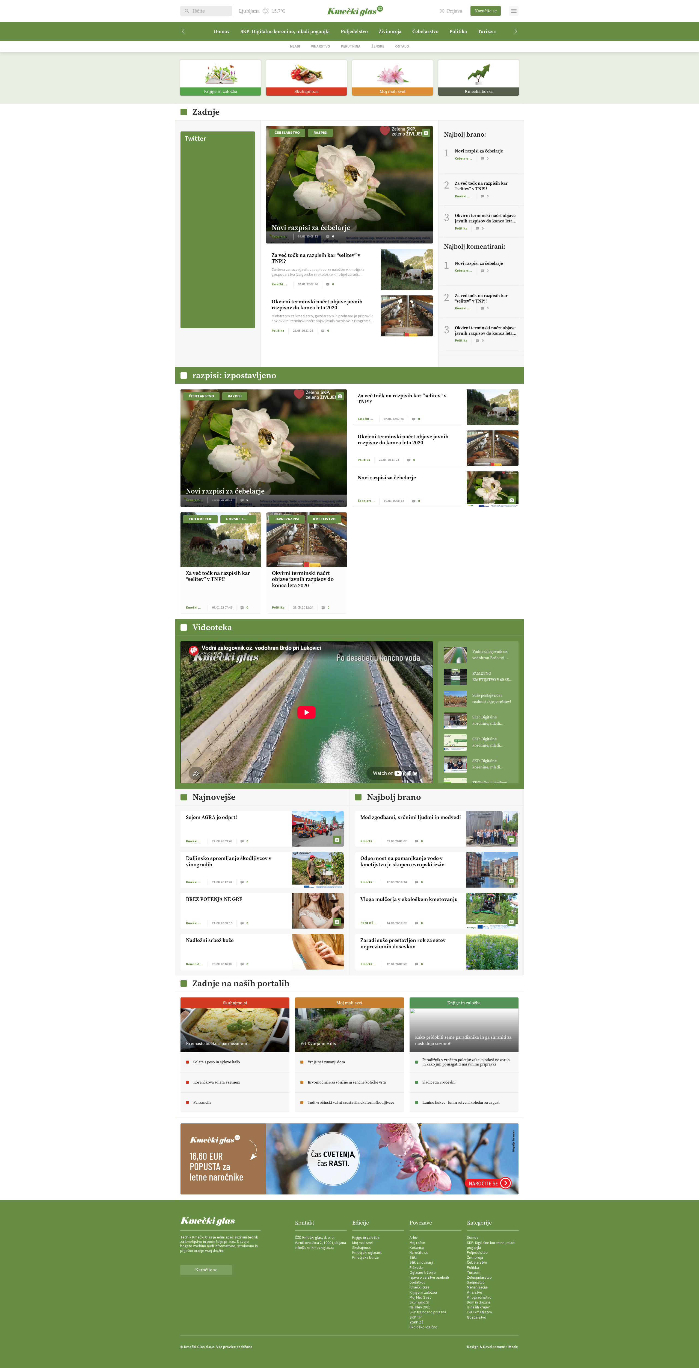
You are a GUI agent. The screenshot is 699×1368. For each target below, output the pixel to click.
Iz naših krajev (478, 1307)
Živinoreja (390, 31)
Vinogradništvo (479, 1297)
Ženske (377, 46)
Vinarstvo (320, 46)
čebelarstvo (287, 133)
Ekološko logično (423, 1327)
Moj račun (417, 1243)
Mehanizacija (477, 1287)
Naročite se (486, 11)
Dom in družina (479, 1302)
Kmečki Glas (420, 1287)
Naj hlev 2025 (420, 1307)
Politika (458, 31)
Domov (222, 31)
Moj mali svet (363, 1243)
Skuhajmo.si (362, 1247)
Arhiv (414, 1237)
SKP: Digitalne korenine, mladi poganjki (285, 31)
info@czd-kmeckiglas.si (314, 1247)
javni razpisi (287, 519)
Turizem (487, 31)
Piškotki (416, 1267)
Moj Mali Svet (420, 1297)
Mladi (295, 46)
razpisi (320, 133)
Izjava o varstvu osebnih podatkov (429, 1280)
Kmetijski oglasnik (367, 1252)
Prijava (454, 11)
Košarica (417, 1247)
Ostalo (402, 46)
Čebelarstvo (425, 31)
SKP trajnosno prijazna (428, 1312)
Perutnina (350, 46)
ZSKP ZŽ (416, 1322)
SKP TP (416, 1317)
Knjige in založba (366, 1237)
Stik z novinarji (421, 1262)
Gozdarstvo (476, 1317)
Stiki (413, 1257)
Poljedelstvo (354, 31)
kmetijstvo (324, 519)
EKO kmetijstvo (479, 1312)
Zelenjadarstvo (479, 1277)
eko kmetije (200, 519)
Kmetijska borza (365, 1257)
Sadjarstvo (476, 1282)
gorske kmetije (241, 519)
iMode (513, 1347)
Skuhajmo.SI (419, 1302)
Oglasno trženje (423, 1272)
